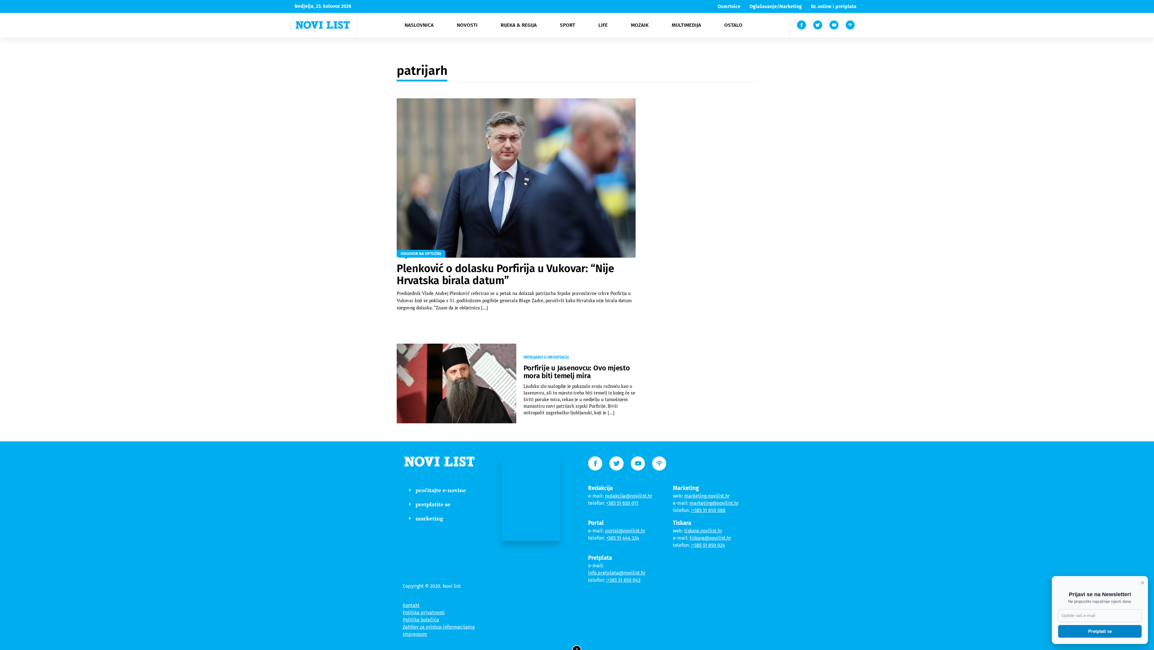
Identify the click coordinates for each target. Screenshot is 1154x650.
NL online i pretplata (833, 6)
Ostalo (733, 25)
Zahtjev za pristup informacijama (439, 627)
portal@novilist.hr (625, 531)
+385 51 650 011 (622, 503)
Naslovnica (419, 25)
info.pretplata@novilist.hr (617, 573)
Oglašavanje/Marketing (775, 6)
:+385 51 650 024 (708, 545)
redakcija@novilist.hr (628, 496)
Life (603, 25)
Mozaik (640, 25)
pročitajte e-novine (441, 490)
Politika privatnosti (424, 612)
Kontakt (411, 605)
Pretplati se (1100, 631)
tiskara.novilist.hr (703, 531)
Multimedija (686, 25)
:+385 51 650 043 (623, 580)
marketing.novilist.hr (707, 496)
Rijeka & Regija (519, 25)
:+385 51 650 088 (708, 510)
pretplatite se (433, 504)
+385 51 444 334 (622, 538)
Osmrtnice (729, 6)
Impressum (415, 634)
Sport (567, 25)
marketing (429, 518)
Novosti (467, 25)
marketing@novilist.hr (714, 503)
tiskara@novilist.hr (710, 538)
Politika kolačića (421, 620)
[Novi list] (323, 24)
